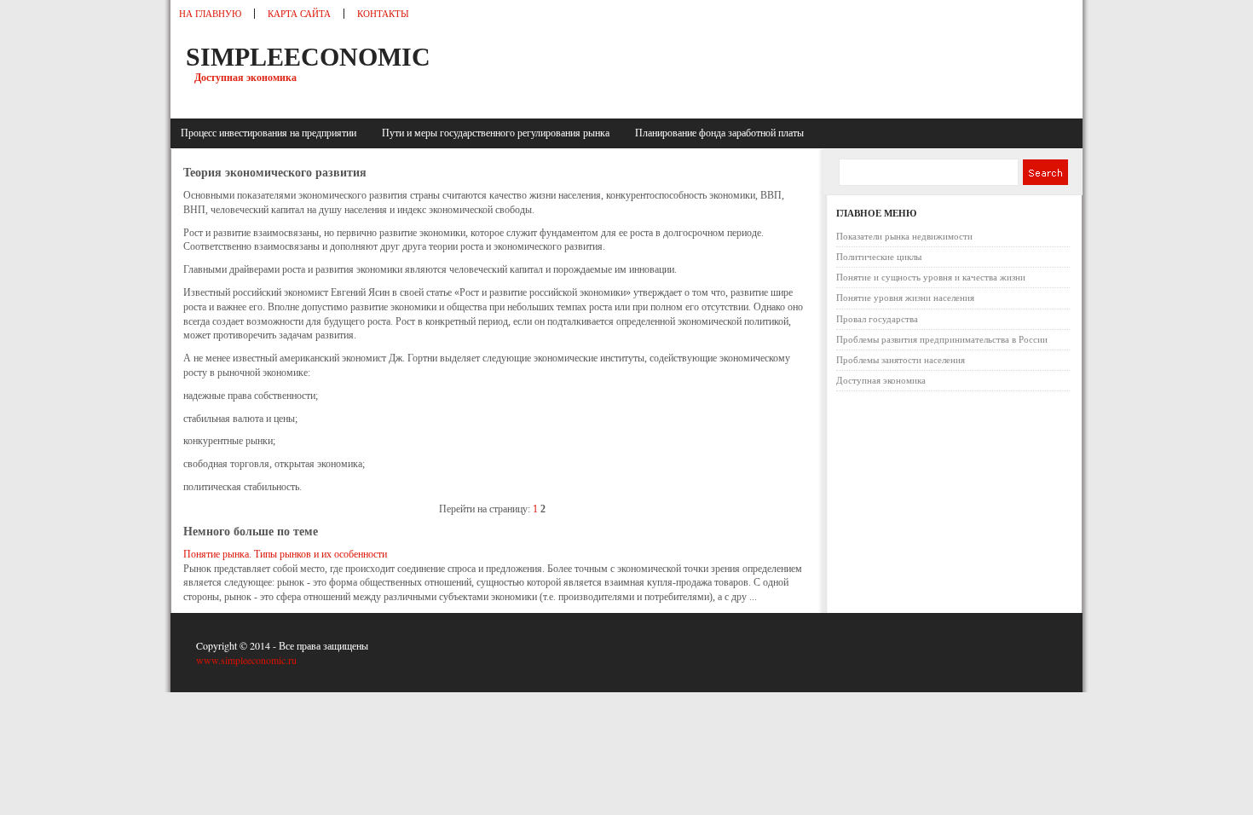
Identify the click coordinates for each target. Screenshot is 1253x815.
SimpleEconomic (308, 57)
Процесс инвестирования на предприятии (271, 133)
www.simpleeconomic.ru (246, 660)
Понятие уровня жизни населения (905, 297)
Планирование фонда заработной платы (719, 133)
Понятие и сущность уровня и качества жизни (930, 277)
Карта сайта (299, 14)
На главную (210, 14)
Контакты (383, 14)
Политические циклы (878, 256)
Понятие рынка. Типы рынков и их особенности (285, 554)
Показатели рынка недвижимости (904, 236)
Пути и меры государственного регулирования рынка (498, 133)
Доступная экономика (881, 380)
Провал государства (877, 319)
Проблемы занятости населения (900, 360)
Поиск (1044, 172)
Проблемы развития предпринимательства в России (942, 339)
